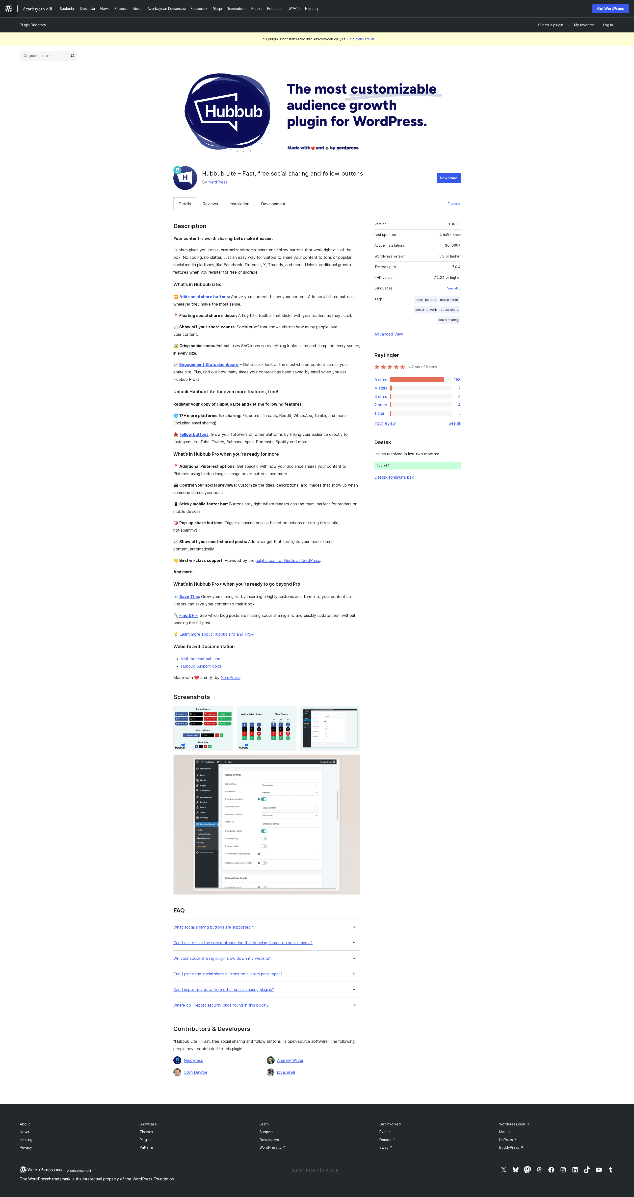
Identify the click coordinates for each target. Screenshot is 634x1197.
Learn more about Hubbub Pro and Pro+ (217, 634)
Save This (189, 596)
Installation (239, 203)
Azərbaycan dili (79, 1170)
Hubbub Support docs (201, 666)
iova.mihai (286, 1072)
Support (266, 1132)
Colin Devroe (195, 1072)
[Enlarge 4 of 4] (353, 761)
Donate (387, 1140)
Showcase (148, 1124)
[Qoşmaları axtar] (72, 56)
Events (385, 1132)
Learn (264, 1124)
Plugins (145, 1140)
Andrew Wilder (290, 1060)
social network (426, 310)
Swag (386, 1147)
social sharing (448, 320)
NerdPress (217, 182)
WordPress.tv (273, 1147)
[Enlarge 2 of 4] (289, 712)
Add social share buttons (204, 296)
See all (455, 423)
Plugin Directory (33, 25)
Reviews (210, 203)
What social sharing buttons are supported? (213, 927)
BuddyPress (511, 1147)
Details (185, 203)
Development (273, 203)
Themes (146, 1132)
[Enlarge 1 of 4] (226, 712)
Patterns (147, 1147)
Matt (505, 1132)
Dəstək (454, 203)
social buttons (426, 300)
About (25, 1124)
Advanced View (388, 334)
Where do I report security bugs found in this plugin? (220, 1005)
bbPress (508, 1140)
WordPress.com (514, 1124)
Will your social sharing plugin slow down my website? (222, 958)
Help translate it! (360, 39)
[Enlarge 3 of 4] (353, 712)
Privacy (26, 1147)
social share (450, 310)
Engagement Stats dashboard (208, 364)
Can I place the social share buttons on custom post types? (228, 974)
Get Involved (390, 1124)
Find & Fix (188, 615)
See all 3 (454, 288)
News (24, 1132)
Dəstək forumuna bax (394, 477)
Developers (269, 1140)
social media (449, 300)
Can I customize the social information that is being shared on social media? (243, 942)
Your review (385, 423)
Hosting (26, 1140)
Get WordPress (610, 8)
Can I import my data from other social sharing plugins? (223, 989)
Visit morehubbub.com (201, 658)
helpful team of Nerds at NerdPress (288, 560)
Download (448, 178)
